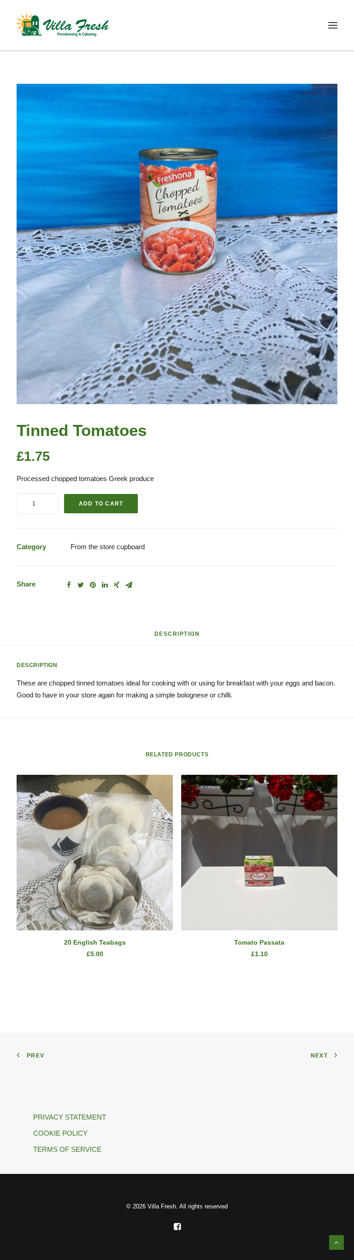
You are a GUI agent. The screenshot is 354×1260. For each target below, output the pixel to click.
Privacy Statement (69, 1117)
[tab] (177, 637)
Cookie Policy (60, 1133)
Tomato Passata (259, 942)
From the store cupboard (108, 547)
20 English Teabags (95, 942)
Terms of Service (67, 1149)
